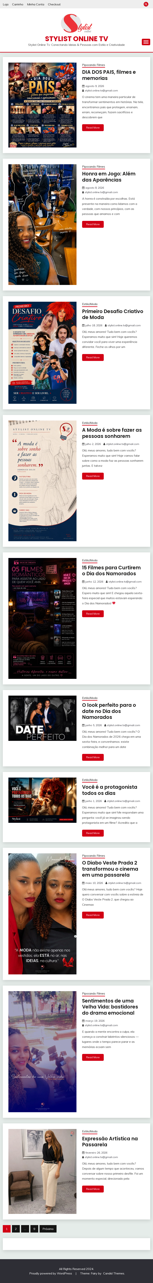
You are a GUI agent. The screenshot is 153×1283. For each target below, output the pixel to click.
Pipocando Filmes (93, 65)
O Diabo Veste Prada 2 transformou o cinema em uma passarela (110, 868)
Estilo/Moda (89, 304)
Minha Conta (35, 4)
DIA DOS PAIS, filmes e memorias (109, 75)
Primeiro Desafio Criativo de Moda (112, 314)
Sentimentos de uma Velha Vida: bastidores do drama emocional (110, 1006)
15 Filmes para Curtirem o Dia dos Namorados (111, 570)
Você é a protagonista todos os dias (109, 790)
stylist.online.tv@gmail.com (101, 90)
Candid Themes (113, 1273)
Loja (5, 4)
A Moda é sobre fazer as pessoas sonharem (112, 433)
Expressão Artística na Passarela (110, 1141)
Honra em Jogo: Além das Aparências (108, 176)
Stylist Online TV (76, 39)
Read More (93, 127)
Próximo (48, 1229)
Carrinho (17, 4)
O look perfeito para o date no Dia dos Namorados (109, 711)
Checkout (54, 4)
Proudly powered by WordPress (51, 1273)
